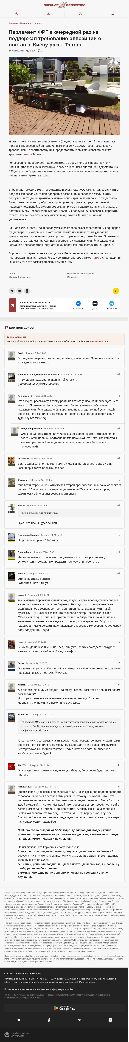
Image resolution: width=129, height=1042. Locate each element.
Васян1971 (23, 714)
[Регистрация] (80, 13)
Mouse (21, 505)
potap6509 (23, 458)
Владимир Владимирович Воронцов (38, 374)
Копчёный (23, 396)
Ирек (20, 642)
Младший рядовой (31, 428)
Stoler (21, 663)
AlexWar (22, 765)
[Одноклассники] (49, 1020)
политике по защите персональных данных (23, 998)
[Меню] (113, 13)
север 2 (22, 595)
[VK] (79, 1020)
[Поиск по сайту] (16, 13)
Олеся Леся (24, 552)
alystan (22, 684)
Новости (38, 23)
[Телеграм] (18, 1020)
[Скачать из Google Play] (64, 1008)
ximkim (21, 573)
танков (96, 257)
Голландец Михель (28, 535)
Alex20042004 (25, 786)
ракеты (27, 154)
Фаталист (23, 480)
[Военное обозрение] (64, 5)
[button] (48, 13)
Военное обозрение (20, 23)
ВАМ (20, 353)
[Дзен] (110, 1020)
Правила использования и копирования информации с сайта (38, 989)
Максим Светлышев (20, 277)
